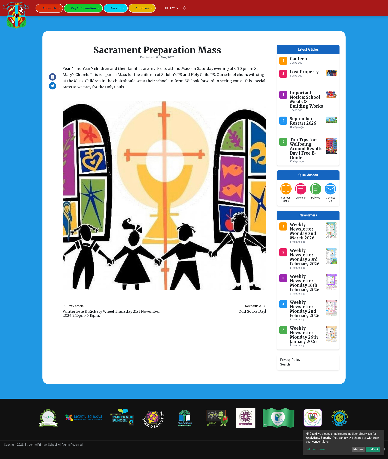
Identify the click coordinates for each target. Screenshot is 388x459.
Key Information (83, 8)
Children (142, 8)
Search (285, 364)
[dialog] (343, 442)
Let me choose (315, 449)
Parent (116, 8)
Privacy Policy (290, 360)
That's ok (373, 449)
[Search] (184, 8)
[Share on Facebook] (52, 77)
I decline (358, 449)
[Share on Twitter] (52, 85)
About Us (49, 8)
